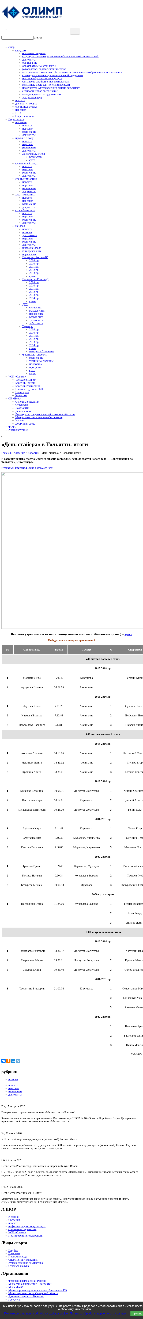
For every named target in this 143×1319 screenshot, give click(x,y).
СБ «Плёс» (14, 398)
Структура (21, 404)
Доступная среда (25, 423)
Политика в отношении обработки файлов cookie (36, 1313)
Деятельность (23, 411)
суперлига (35, 307)
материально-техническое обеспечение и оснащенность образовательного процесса (72, 72)
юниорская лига (32, 251)
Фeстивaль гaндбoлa (34, 354)
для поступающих (26, 103)
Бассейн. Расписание (27, 385)
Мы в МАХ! (15, 1287)
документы (29, 59)
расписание (29, 131)
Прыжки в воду (17, 1256)
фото (32, 159)
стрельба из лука (25, 210)
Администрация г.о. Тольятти (26, 1296)
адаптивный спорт (26, 163)
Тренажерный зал (25, 379)
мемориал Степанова (41, 351)
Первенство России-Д (35, 279)
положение (36, 363)
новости (20, 100)
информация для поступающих (27, 1226)
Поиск (38, 37)
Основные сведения (27, 401)
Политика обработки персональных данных (98, 1313)
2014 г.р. (34, 298)
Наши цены (22, 392)
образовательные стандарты (39, 65)
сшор (11, 47)
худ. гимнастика (25, 194)
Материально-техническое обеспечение (38, 417)
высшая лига (36, 310)
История (13, 1216)
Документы (22, 407)
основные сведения (34, 53)
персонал (20, 109)
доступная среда (32, 97)
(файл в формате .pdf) (27, 467)
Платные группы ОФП (29, 389)
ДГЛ (25, 304)
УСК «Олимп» (17, 376)
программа (35, 367)
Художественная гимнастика (25, 1262)
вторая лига (36, 316)
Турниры (27, 326)
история (27, 232)
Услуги (19, 420)
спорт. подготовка (26, 106)
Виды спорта (16, 119)
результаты (35, 156)
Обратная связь (24, 116)
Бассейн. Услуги (25, 382)
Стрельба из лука (18, 1265)
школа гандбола (31, 247)
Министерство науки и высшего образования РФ (37, 1290)
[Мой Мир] (13, 1061)
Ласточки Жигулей (33, 153)
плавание (21, 122)
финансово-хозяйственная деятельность (46, 81)
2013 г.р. (34, 272)
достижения (29, 235)
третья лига (36, 320)
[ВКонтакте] (3, 1061)
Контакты (21, 395)
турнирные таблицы (41, 360)
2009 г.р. (34, 260)
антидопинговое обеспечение (40, 90)
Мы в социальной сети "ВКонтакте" (30, 1283)
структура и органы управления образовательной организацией (60, 56)
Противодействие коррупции (25, 1235)
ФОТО (12, 426)
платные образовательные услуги (42, 78)
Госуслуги (14, 1299)
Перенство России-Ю (35, 257)
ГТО (18, 112)
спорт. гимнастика (26, 178)
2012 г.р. (34, 269)
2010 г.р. (34, 263)
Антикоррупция (18, 429)
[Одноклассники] (8, 1061)
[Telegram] (18, 1061)
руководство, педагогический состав (44, 68)
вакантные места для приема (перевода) (46, 84)
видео (32, 373)
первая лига (29, 254)
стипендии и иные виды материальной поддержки (52, 75)
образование (29, 62)
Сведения (14, 1219)
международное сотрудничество (41, 94)
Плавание (14, 1253)
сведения (20, 50)
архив (32, 276)
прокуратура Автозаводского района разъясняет (51, 87)
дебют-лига (36, 323)
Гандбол (13, 1250)
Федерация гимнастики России (27, 1280)
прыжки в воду (24, 138)
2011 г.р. (34, 266)
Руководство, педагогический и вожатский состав (45, 414)
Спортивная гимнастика (22, 1259)
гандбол (20, 225)
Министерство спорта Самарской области (33, 1293)
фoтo (32, 370)
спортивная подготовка (22, 1229)
